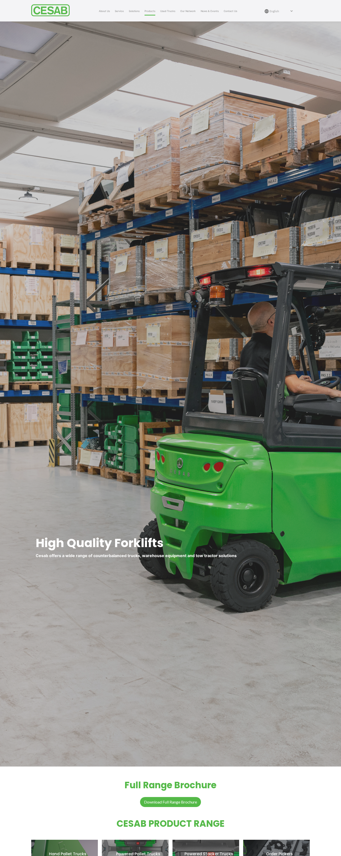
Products (150, 10)
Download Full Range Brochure (170, 802)
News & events (210, 10)
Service (119, 10)
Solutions (134, 10)
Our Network (188, 10)
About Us (104, 10)
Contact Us (230, 10)
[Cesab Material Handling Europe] (52, 10)
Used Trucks (167, 10)
